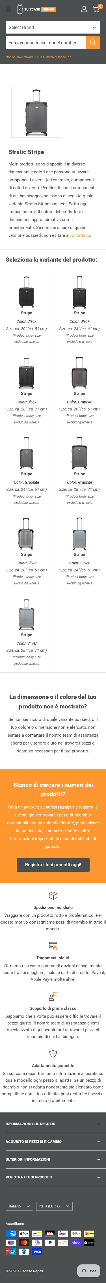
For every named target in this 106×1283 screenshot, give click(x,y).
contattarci (80, 235)
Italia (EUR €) (49, 1206)
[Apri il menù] (8, 9)
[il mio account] (84, 9)
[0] (95, 9)
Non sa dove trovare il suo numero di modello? (38, 57)
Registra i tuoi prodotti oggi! (53, 864)
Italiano (15, 1206)
